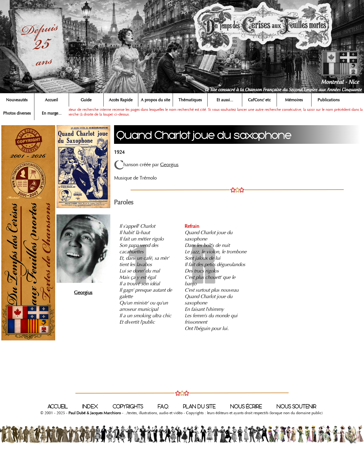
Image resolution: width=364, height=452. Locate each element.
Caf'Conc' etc (259, 100)
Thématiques (190, 100)
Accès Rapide (121, 100)
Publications (329, 100)
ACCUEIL (58, 406)
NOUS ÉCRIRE (246, 406)
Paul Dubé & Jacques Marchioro (94, 412)
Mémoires (294, 100)
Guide (86, 100)
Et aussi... (225, 100)
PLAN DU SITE (199, 406)
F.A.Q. (163, 406)
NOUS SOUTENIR (296, 406)
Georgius (169, 164)
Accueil (51, 100)
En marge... (52, 113)
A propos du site (155, 100)
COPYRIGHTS (128, 406)
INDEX (90, 406)
